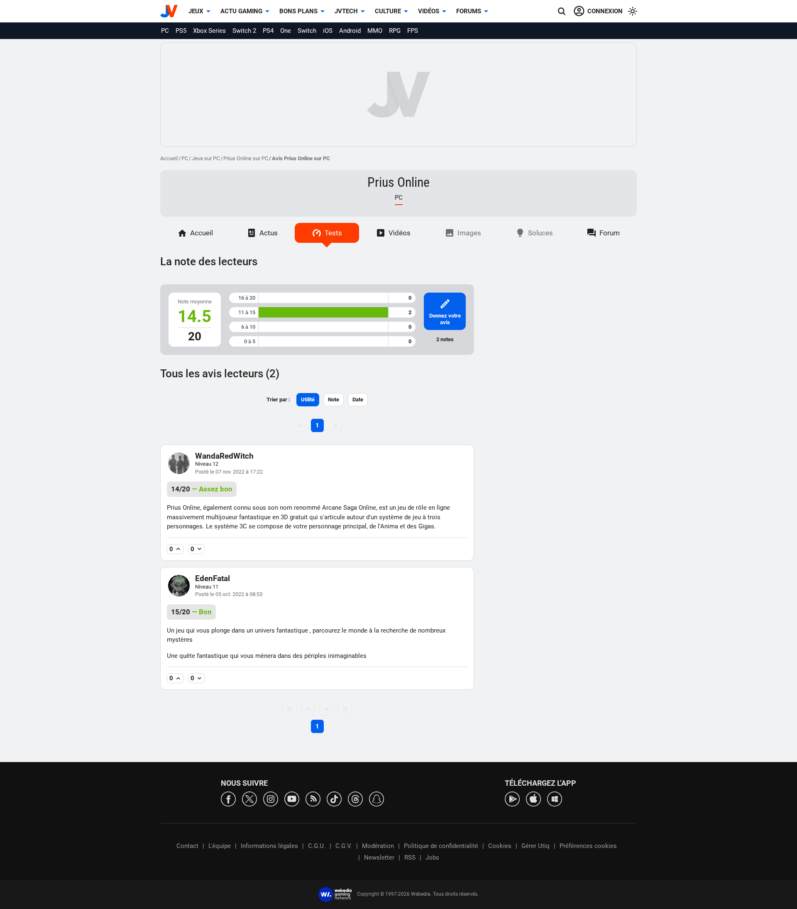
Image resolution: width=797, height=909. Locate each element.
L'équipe (219, 846)
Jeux (195, 11)
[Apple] (533, 798)
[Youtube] (291, 798)
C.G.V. (343, 846)
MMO (374, 30)
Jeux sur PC (206, 158)
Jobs (432, 857)
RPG (395, 30)
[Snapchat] (376, 798)
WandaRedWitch (224, 456)
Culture (388, 11)
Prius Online (398, 182)
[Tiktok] (334, 798)
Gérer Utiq (535, 846)
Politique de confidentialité (441, 846)
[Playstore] (512, 798)
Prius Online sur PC (245, 158)
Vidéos (428, 11)
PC (165, 30)
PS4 (268, 30)
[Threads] (355, 798)
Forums (468, 11)
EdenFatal (212, 578)
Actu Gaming (241, 11)
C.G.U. (316, 846)
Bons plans (298, 11)
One (285, 30)
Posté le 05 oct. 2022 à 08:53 (228, 594)
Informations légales (269, 846)
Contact (187, 846)
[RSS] (313, 798)
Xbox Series (209, 30)
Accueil (169, 158)
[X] (249, 798)
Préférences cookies (588, 846)
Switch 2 (244, 30)
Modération (378, 846)
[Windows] (554, 798)
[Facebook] (228, 798)
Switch (307, 30)
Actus (268, 233)
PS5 (181, 30)
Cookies (499, 846)
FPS (412, 30)
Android (350, 30)
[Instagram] (270, 798)
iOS (327, 30)
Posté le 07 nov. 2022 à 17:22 (229, 472)
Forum (609, 233)
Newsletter (379, 857)
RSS (410, 857)
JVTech (346, 11)
